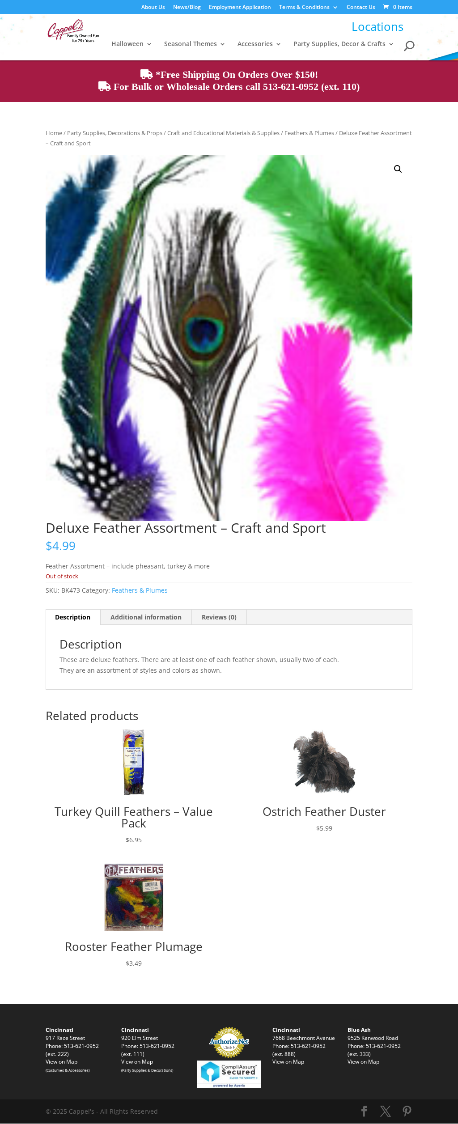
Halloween (127, 44)
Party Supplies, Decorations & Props (114, 133)
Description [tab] (72, 617)
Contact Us (361, 7)
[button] (398, 169)
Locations (377, 26)
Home (54, 133)
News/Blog (187, 7)
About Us (153, 7)
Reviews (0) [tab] (219, 617)
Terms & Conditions (304, 7)
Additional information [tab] (146, 617)
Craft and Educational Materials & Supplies (223, 133)
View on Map (61, 1061)
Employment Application (240, 7)
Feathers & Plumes (309, 133)
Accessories (255, 44)
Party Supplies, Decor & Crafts (339, 44)
